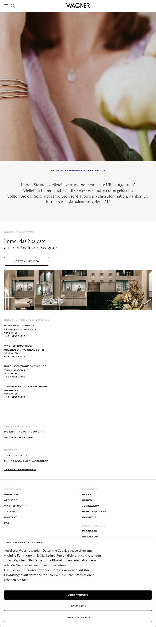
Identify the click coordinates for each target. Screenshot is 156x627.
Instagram (90, 536)
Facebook (89, 531)
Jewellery (90, 506)
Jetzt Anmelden (26, 261)
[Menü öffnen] (6, 5)
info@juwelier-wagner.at (28, 461)
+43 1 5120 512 (17, 455)
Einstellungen (78, 617)
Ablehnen (78, 606)
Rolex (86, 494)
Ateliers (10, 500)
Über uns (11, 494)
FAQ (7, 523)
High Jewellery (94, 511)
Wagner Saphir (15, 506)
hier (24, 579)
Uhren (87, 500)
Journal (10, 511)
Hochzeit (89, 517)
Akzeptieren (78, 595)
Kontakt (10, 517)
